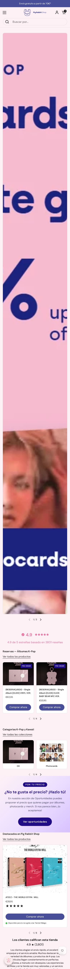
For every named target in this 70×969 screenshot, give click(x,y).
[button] (63, 12)
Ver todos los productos (17, 656)
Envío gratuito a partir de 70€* (35, 4)
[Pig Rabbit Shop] (35, 12)
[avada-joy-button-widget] (8, 960)
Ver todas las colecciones (17, 734)
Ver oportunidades (35, 821)
